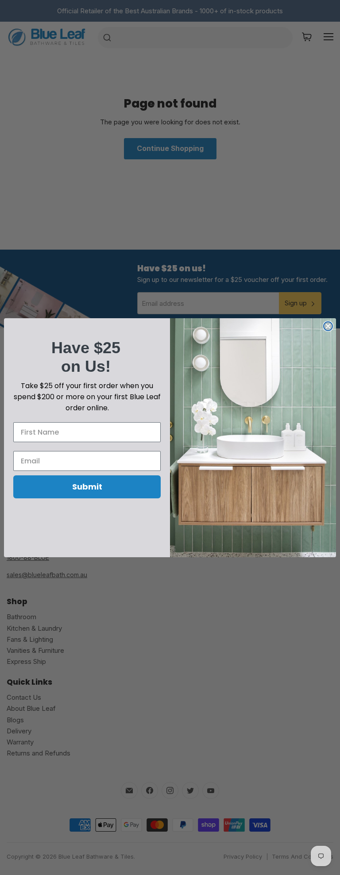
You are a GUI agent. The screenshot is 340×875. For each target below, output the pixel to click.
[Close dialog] (328, 326)
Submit (87, 486)
